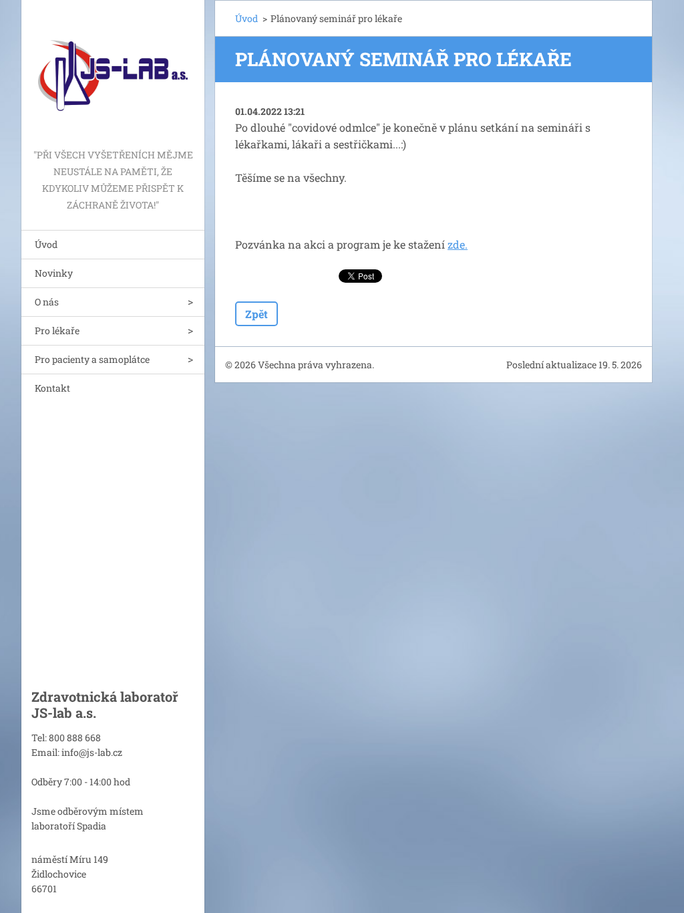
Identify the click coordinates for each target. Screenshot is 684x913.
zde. (458, 244)
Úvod (46, 244)
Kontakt (52, 388)
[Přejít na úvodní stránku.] (112, 73)
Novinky (54, 273)
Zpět (256, 314)
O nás (47, 301)
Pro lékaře (57, 330)
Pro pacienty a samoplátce (92, 359)
